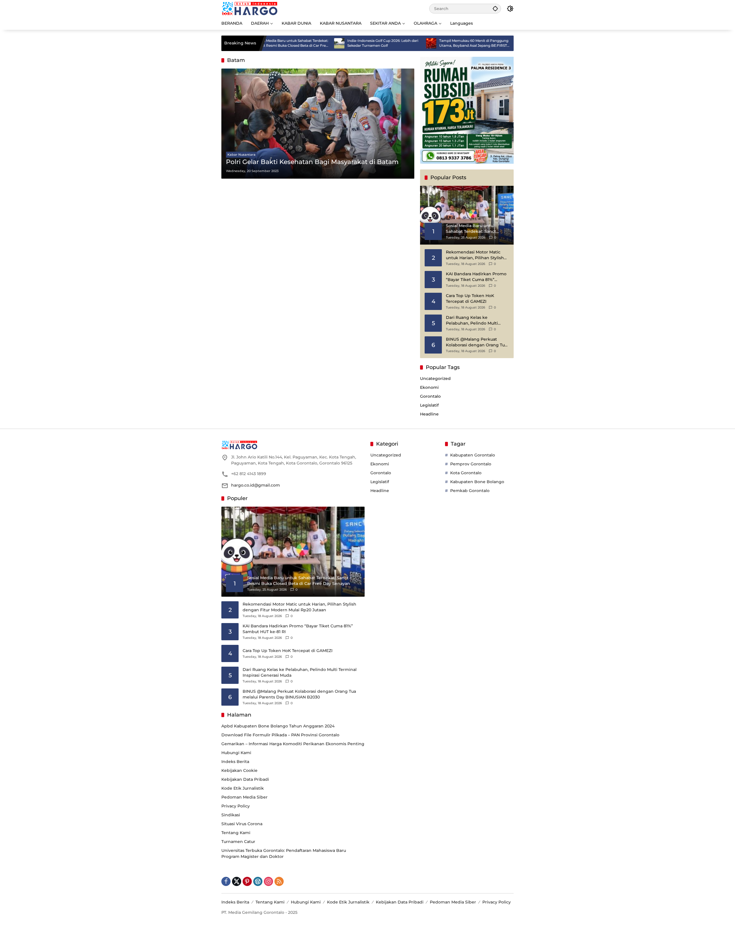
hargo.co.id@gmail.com (255, 485)
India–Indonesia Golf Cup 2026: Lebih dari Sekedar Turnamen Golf (349, 43)
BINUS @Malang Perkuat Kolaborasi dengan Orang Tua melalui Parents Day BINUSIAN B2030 (477, 342)
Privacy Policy (235, 806)
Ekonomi (429, 387)
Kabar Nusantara (241, 155)
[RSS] (279, 881)
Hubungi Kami (236, 752)
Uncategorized (435, 378)
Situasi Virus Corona (241, 823)
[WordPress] (257, 881)
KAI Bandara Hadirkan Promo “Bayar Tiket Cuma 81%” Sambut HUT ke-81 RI (476, 276)
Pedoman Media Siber (244, 797)
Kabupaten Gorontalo (472, 455)
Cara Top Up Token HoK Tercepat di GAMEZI (470, 298)
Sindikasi (230, 814)
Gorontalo (430, 396)
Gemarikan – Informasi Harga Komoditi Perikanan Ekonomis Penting (292, 743)
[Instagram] (268, 881)
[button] (495, 8)
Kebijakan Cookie (239, 770)
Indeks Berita (235, 761)
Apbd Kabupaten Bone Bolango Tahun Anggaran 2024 (277, 726)
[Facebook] (226, 881)
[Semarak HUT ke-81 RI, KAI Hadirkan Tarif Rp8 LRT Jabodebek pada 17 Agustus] (489, 43)
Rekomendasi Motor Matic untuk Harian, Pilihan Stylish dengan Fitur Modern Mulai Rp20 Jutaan (475, 255)
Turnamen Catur (238, 841)
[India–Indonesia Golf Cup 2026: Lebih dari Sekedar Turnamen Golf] (306, 43)
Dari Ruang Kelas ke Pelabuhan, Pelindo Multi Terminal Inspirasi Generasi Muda (473, 320)
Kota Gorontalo (465, 472)
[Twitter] (236, 881)
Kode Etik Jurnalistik (242, 788)
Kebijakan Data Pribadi (245, 779)
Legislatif (429, 405)
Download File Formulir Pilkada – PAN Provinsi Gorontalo (280, 734)
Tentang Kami (235, 832)
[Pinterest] (247, 881)
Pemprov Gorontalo (470, 464)
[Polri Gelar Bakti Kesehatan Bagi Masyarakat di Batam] (317, 124)
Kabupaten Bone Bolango (477, 481)
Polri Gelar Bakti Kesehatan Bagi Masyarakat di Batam (312, 162)
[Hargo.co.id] (249, 8)
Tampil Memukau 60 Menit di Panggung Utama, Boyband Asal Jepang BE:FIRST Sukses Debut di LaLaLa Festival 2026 (440, 43)
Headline (429, 414)
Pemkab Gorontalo (470, 490)
